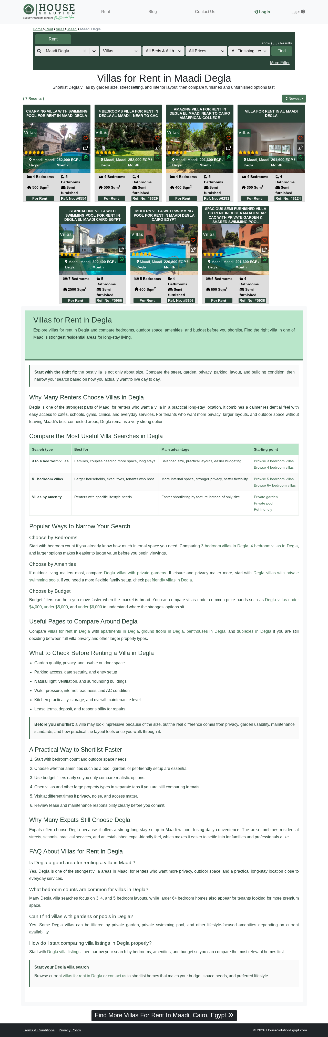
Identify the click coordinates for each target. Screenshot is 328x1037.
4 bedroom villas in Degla (274, 546)
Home (38, 29)
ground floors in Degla (162, 631)
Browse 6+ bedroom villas (275, 485)
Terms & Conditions (39, 1030)
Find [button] (282, 51)
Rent (105, 11)
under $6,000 (90, 607)
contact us (117, 976)
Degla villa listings (63, 952)
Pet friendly (263, 509)
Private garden (266, 497)
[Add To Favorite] (85, 138)
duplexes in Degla (254, 631)
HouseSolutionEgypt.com (286, 1030)
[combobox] (46, 51)
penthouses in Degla (206, 631)
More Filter (280, 63)
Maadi (72, 29)
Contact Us (205, 11)
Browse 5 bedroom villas (274, 479)
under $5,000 (56, 607)
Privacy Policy (70, 1030)
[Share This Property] (85, 148)
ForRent (39, 198)
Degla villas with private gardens (135, 573)
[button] (298, 12)
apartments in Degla (120, 631)
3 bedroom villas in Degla (224, 546)
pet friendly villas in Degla (168, 580)
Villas (60, 29)
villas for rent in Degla (69, 631)
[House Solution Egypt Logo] (49, 12)
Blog (152, 11)
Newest (295, 98)
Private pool (263, 503)
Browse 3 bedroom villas (274, 461)
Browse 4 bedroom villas (274, 467)
